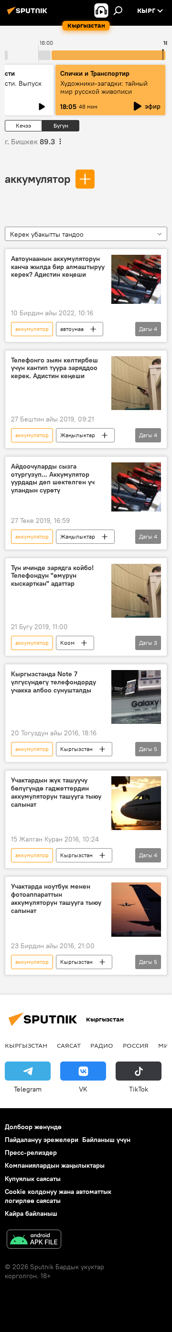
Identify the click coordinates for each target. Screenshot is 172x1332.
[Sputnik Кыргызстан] (29, 14)
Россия (136, 1045)
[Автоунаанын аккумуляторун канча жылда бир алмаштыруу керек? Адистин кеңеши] (136, 279)
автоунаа (72, 328)
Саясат (69, 1045)
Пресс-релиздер (31, 1152)
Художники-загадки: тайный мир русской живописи (104, 87)
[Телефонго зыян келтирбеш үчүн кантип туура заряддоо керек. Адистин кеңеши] (136, 383)
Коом (67, 642)
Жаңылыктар (77, 435)
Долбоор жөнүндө (33, 1126)
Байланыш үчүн (106, 1139)
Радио (101, 1045)
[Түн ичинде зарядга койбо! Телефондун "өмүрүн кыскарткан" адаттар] (136, 591)
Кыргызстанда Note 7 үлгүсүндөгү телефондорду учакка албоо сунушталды (53, 682)
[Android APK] (33, 1240)
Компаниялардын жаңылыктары (55, 1165)
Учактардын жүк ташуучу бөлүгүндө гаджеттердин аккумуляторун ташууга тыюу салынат (56, 792)
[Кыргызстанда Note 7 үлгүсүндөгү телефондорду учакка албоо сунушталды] (136, 697)
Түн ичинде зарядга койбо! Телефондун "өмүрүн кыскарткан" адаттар (52, 576)
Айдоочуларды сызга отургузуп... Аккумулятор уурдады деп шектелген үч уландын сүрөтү (53, 478)
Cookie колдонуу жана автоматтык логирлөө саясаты (58, 1196)
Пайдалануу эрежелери (41, 1139)
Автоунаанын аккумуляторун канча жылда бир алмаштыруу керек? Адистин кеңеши (58, 267)
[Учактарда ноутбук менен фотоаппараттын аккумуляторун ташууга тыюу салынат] (136, 909)
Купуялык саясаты (33, 1178)
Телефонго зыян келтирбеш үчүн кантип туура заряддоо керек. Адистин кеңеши (54, 368)
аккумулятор (37, 178)
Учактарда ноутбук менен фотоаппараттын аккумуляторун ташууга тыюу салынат (56, 898)
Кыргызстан (76, 748)
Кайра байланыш (31, 1213)
